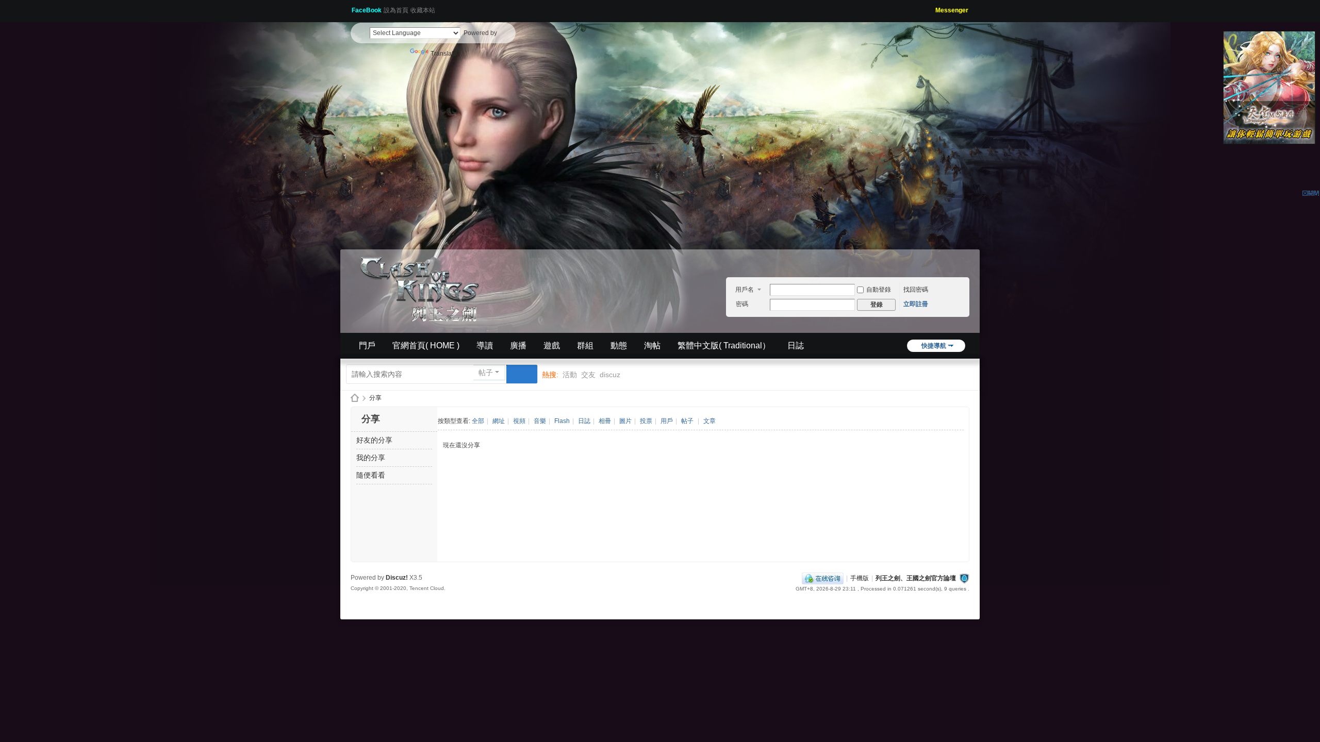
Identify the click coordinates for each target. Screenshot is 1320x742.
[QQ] (823, 578)
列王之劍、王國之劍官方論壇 (916, 578)
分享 (375, 397)
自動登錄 (878, 289)
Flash (562, 421)
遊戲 (551, 345)
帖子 (485, 372)
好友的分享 (374, 440)
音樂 (540, 421)
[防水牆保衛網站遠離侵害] (964, 578)
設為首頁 (396, 10)
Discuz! (397, 577)
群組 (585, 345)
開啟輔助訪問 (931, 7)
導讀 (484, 345)
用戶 (667, 421)
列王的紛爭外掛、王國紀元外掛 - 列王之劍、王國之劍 (355, 398)
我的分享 (370, 457)
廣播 (518, 345)
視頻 (519, 421)
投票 (646, 421)
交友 (588, 374)
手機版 (859, 578)
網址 (498, 421)
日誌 (795, 345)
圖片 (625, 421)
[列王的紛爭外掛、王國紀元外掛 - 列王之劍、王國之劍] (423, 287)
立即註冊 (915, 304)
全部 (478, 421)
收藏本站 (422, 10)
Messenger (951, 10)
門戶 (367, 345)
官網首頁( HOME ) (425, 345)
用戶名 (744, 289)
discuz (610, 374)
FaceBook (367, 10)
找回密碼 (915, 289)
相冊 (605, 421)
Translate (444, 53)
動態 (618, 345)
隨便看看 (370, 475)
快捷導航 (933, 345)
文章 (709, 421)
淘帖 (652, 345)
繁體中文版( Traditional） (724, 345)
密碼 (742, 304)
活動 (570, 374)
